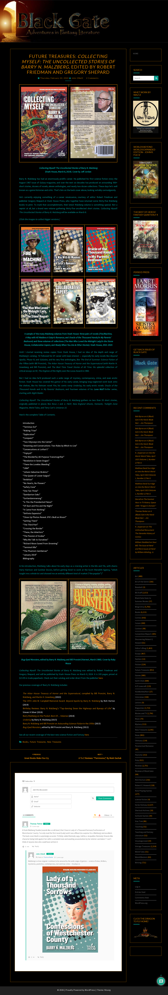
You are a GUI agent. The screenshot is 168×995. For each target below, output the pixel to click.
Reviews (138, 765)
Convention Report (143, 634)
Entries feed (140, 892)
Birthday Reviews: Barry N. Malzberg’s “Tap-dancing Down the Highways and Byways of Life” (67, 708)
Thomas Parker (36, 824)
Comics (138, 617)
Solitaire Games (141, 816)
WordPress (90, 990)
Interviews (139, 697)
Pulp (137, 760)
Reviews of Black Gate (144, 771)
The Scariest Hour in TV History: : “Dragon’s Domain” (145, 502)
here (101, 678)
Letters (138, 702)
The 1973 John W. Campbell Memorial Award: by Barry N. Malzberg (61, 700)
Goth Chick (139, 681)
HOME (135, 53)
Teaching (139, 826)
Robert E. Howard (142, 785)
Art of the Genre (142, 581)
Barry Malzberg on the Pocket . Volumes (45, 715)
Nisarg (107, 990)
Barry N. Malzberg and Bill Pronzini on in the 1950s (58, 723)
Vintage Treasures (142, 846)
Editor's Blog (140, 648)
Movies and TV (141, 713)
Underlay (27, 719)
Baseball (138, 587)
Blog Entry (139, 606)
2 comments (92, 78)
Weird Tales (140, 851)
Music (137, 719)
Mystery (138, 724)
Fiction (138, 664)
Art (136, 576)
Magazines (139, 708)
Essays (138, 653)
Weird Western (141, 857)
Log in (137, 886)
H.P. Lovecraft (140, 686)
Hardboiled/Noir (142, 691)
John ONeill (77, 78)
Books (25, 741)
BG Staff (138, 592)
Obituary (138, 740)
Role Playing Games (143, 790)
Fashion (138, 659)
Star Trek (139, 821)
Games (138, 675)
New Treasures (54, 741)
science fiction (141, 799)
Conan (137, 623)
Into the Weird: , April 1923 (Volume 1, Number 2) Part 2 (145, 474)
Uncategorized (141, 841)
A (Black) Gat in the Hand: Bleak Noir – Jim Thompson (144, 419)
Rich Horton (140, 780)
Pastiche (138, 755)
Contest (138, 628)
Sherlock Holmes (142, 810)
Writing (138, 862)
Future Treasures (38, 741)
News (137, 735)
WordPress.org (141, 903)
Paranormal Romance (144, 746)
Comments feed (142, 897)
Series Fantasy (141, 805)
